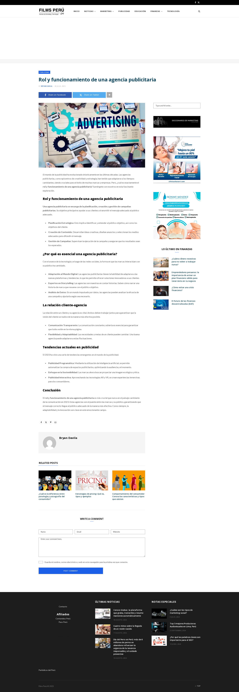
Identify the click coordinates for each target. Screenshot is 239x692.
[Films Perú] (52, 11)
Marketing (105, 11)
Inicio (77, 11)
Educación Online (63, 636)
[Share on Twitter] (25, 190)
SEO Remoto (63, 629)
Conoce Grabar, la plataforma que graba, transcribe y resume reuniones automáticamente (128, 613)
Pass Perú (63, 622)
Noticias (88, 11)
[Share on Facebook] (25, 183)
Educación (140, 11)
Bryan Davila (46, 86)
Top (198, 686)
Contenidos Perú (63, 618)
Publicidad (124, 11)
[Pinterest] (25, 197)
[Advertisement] (119, 38)
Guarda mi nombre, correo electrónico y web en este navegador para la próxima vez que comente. (86, 562)
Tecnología (173, 11)
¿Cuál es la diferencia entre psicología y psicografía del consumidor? (52, 496)
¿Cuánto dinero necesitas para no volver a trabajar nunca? (184, 261)
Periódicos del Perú (47, 670)
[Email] (25, 204)
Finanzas (155, 11)
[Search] (198, 11)
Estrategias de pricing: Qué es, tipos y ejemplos (90, 495)
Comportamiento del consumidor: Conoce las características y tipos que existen (128, 496)
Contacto (63, 606)
